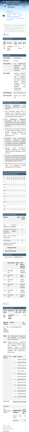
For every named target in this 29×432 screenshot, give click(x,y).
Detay (4, 270)
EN (25, 1)
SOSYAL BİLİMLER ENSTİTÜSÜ (13, 13)
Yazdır (6, 34)
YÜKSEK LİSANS (9, 11)
